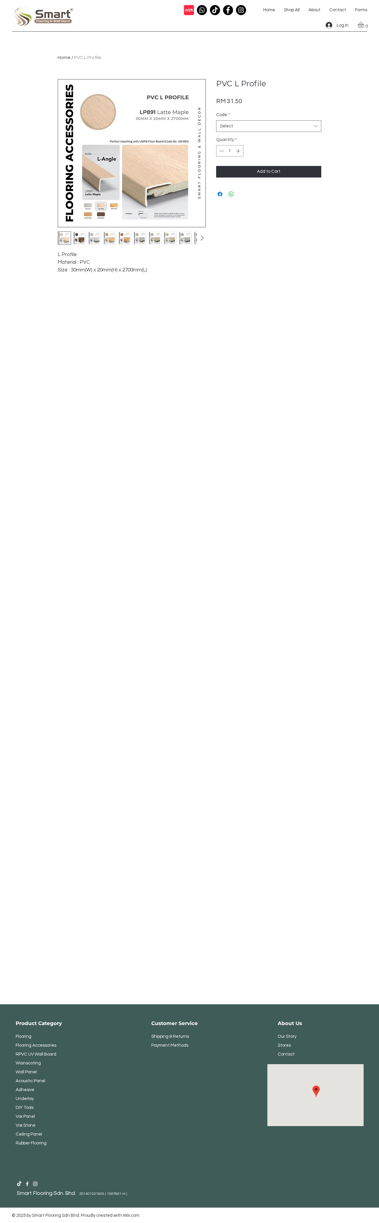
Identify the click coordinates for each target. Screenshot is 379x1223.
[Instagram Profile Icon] (241, 10)
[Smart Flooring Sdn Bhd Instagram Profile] (35, 1184)
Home (64, 57)
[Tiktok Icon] (215, 10)
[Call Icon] (202, 10)
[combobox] (268, 126)
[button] (364, 25)
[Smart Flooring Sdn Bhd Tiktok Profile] (19, 1184)
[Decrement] (221, 151)
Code (223, 115)
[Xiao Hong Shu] (189, 10)
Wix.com (131, 1215)
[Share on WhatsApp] (231, 194)
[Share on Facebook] (220, 194)
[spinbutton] (230, 151)
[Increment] (239, 151)
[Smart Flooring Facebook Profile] (27, 1184)
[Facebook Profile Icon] (228, 10)
